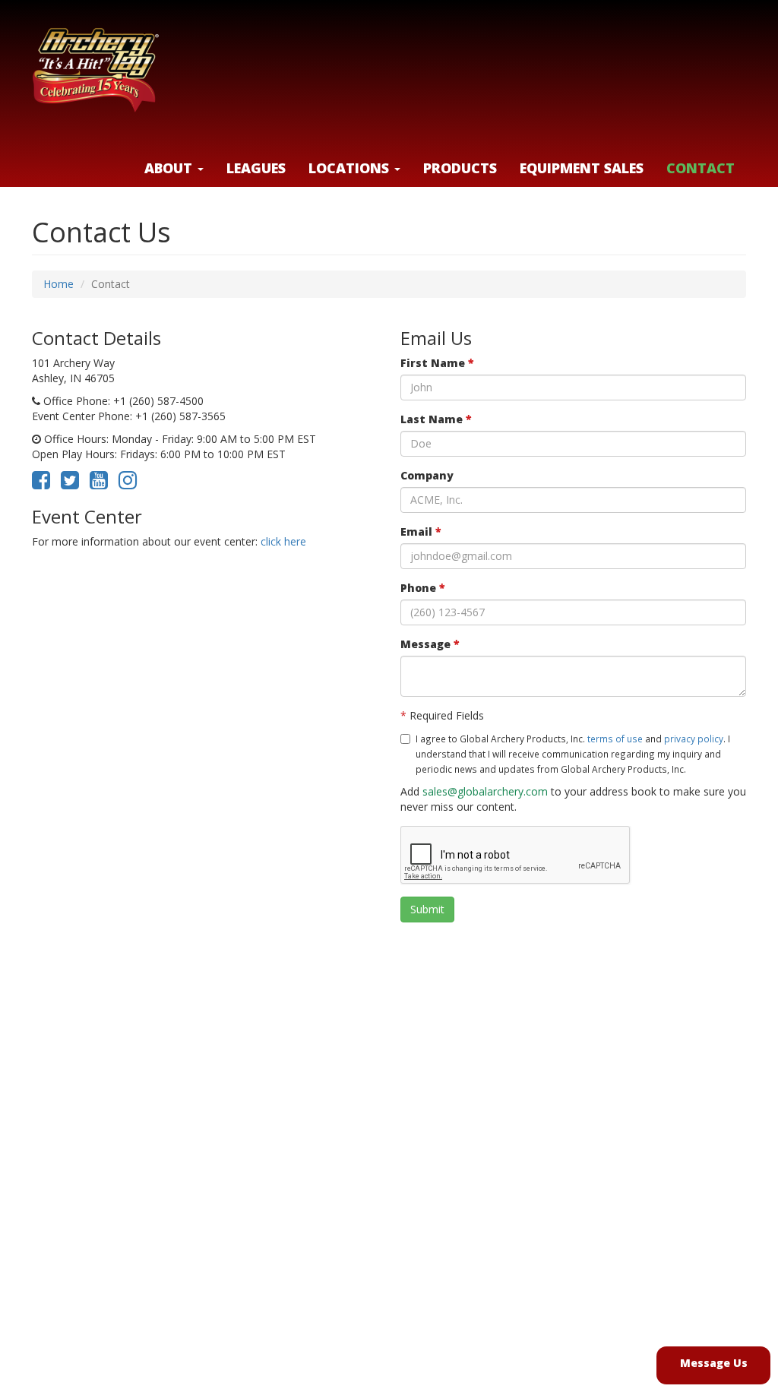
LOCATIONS (350, 168)
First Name (437, 363)
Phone (422, 588)
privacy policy (693, 738)
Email (420, 531)
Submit (427, 909)
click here (283, 541)
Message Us (714, 1363)
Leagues (256, 168)
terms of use (615, 738)
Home (58, 284)
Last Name (436, 419)
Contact (700, 168)
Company (427, 475)
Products (460, 168)
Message (430, 644)
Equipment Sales (582, 168)
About (170, 168)
